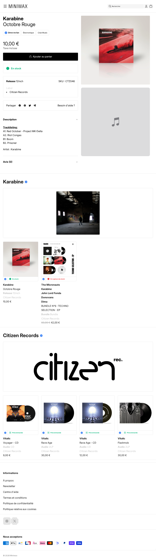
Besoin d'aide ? (66, 105)
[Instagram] (7, 521)
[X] (14, 521)
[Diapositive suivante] (148, 411)
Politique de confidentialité (18, 503)
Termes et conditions (15, 497)
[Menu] (5, 6)
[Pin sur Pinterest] (24, 105)
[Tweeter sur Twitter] (29, 105)
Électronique (28, 33)
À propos (8, 480)
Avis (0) (7, 161)
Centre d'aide (10, 491)
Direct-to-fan (13, 33)
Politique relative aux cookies (19, 509)
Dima (44, 301)
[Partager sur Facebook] (19, 105)
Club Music (42, 33)
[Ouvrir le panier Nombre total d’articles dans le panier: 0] (151, 6)
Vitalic (6, 438)
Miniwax (13, 555)
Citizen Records (19, 92)
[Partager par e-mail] (35, 105)
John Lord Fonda (51, 293)
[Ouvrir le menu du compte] (146, 6)
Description (10, 119)
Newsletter (9, 486)
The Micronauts (50, 284)
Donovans (47, 297)
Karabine (13, 18)
